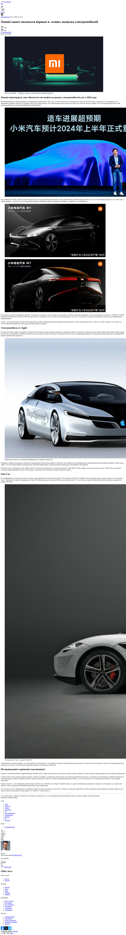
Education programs (11, 922)
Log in (7, 879)
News (6, 889)
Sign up (7, 880)
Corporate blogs (10, 917)
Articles (7, 887)
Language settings (7, 931)
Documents (8, 906)
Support (15, 931)
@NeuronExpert (16, 855)
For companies (9, 905)
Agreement (8, 908)
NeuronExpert (5, 17)
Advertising (8, 918)
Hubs (6, 891)
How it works (9, 901)
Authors (7, 892)
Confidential (8, 910)
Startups (7, 924)
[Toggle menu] (1, 2)
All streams (7, 2)
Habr (11, 933)
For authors (8, 903)
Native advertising (10, 920)
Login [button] (3, 12)
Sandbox (7, 894)
